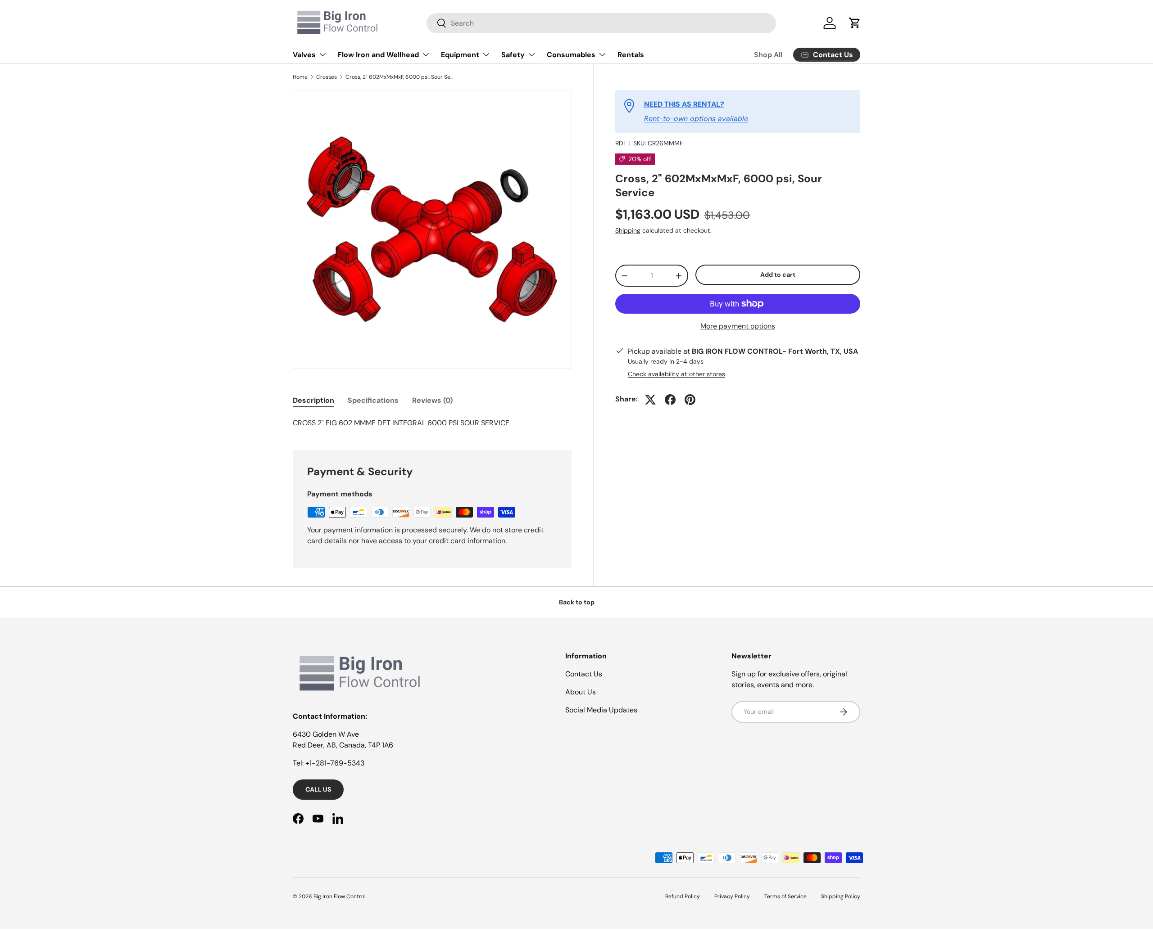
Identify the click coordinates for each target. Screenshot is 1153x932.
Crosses (326, 77)
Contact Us (583, 674)
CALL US (318, 789)
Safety (513, 54)
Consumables (571, 54)
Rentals (630, 54)
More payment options (737, 326)
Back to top (577, 602)
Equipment (460, 54)
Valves (304, 54)
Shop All (768, 54)
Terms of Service (785, 896)
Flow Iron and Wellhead (378, 54)
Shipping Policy (840, 896)
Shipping (627, 231)
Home (300, 77)
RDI (620, 143)
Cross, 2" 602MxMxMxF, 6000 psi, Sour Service (399, 77)
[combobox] (601, 23)
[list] (432, 229)
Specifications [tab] (373, 400)
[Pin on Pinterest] (690, 400)
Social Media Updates (601, 710)
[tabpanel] (432, 423)
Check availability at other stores (676, 374)
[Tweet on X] (650, 400)
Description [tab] (313, 400)
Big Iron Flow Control (339, 896)
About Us (580, 692)
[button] (855, 23)
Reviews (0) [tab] (432, 400)
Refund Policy (682, 896)
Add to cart (777, 275)
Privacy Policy (732, 896)
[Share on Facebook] (670, 400)
